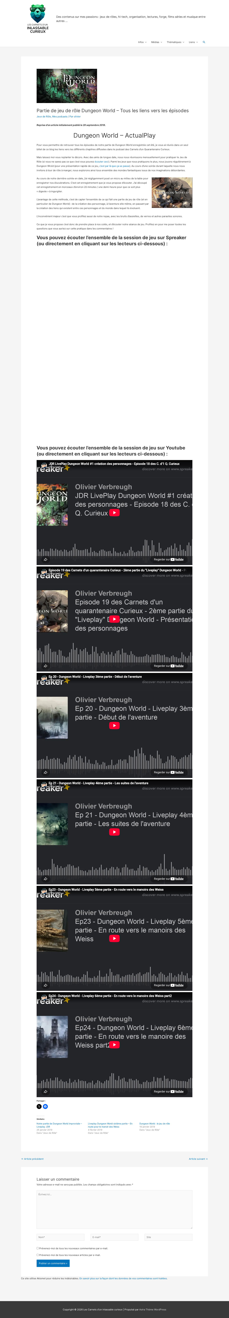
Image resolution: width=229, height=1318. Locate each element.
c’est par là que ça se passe (114, 165)
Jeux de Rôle (44, 116)
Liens (192, 42)
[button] (204, 42)
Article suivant (198, 1158)
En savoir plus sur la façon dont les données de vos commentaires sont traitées (123, 1278)
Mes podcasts (59, 116)
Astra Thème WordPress (152, 1309)
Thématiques (174, 42)
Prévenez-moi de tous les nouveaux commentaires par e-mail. (73, 1248)
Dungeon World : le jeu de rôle (154, 1123)
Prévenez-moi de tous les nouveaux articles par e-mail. (69, 1255)
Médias (155, 42)
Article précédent (32, 1158)
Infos (141, 42)
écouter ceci (102, 161)
